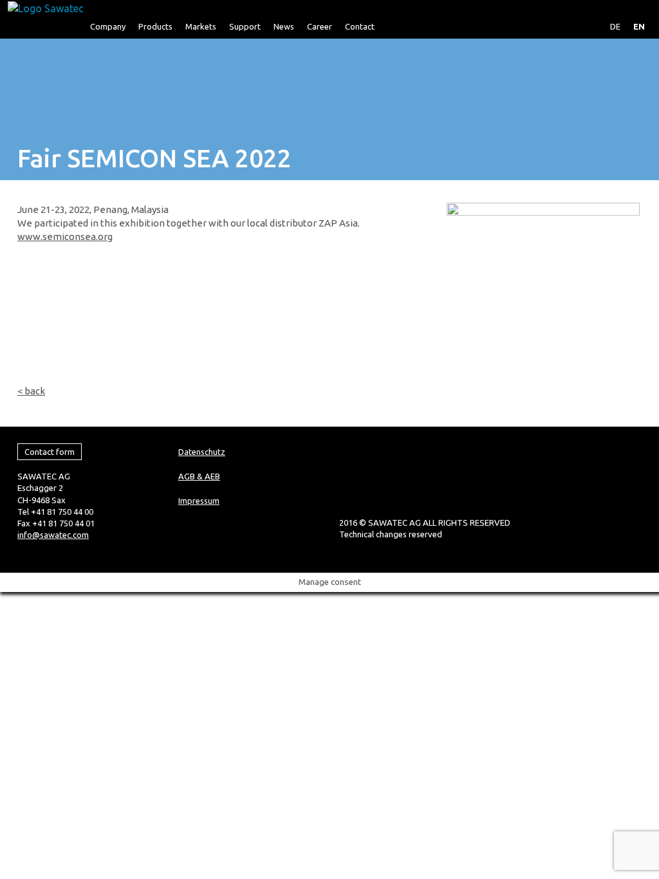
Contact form (49, 451)
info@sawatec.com (53, 534)
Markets (200, 26)
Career (319, 26)
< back (31, 390)
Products (155, 26)
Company (107, 26)
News (284, 26)
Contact (360, 26)
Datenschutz (201, 451)
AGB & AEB (199, 476)
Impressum (198, 500)
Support (245, 26)
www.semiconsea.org (65, 236)
